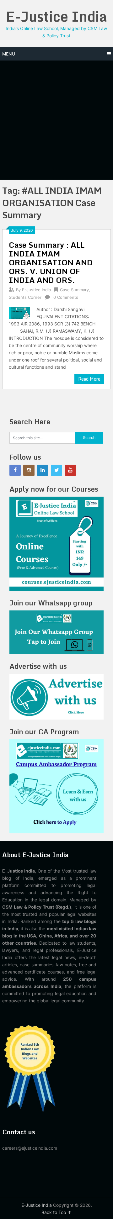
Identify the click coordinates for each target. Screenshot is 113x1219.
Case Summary (74, 289)
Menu (8, 53)
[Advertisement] (56, 120)
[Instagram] (29, 470)
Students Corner (25, 297)
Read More (89, 379)
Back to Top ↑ (56, 1212)
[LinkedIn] (42, 470)
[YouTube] (70, 470)
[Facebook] (15, 470)
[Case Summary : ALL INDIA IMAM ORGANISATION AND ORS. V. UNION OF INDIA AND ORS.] (19, 312)
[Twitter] (56, 470)
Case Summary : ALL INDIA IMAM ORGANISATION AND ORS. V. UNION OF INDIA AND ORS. (51, 262)
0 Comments (65, 297)
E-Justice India (56, 16)
